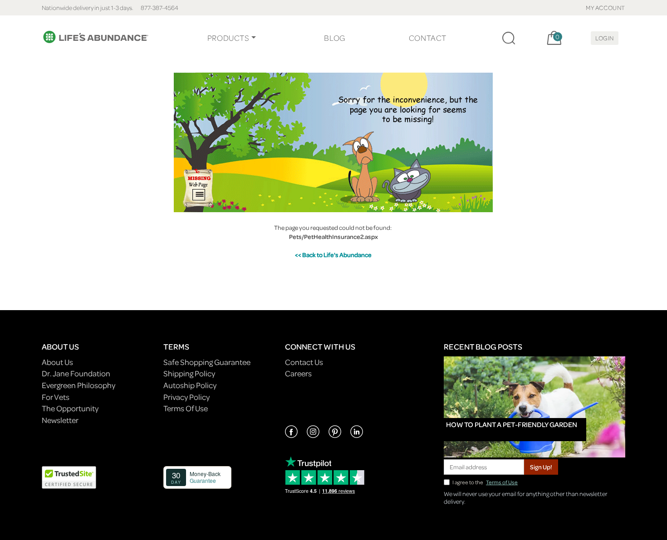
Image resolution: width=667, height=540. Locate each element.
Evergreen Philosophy (78, 385)
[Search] (508, 38)
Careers (298, 373)
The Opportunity (70, 408)
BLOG (334, 38)
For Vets (55, 397)
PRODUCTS (228, 38)
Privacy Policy (186, 397)
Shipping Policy (189, 373)
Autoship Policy (189, 385)
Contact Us (304, 362)
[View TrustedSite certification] (69, 476)
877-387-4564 (159, 7)
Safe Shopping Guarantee (206, 362)
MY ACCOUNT (605, 7)
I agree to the (485, 482)
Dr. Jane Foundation (76, 373)
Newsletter (60, 420)
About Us (57, 362)
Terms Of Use (185, 408)
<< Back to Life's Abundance (333, 254)
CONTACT (427, 38)
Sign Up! (541, 466)
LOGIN (604, 38)
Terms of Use (502, 482)
